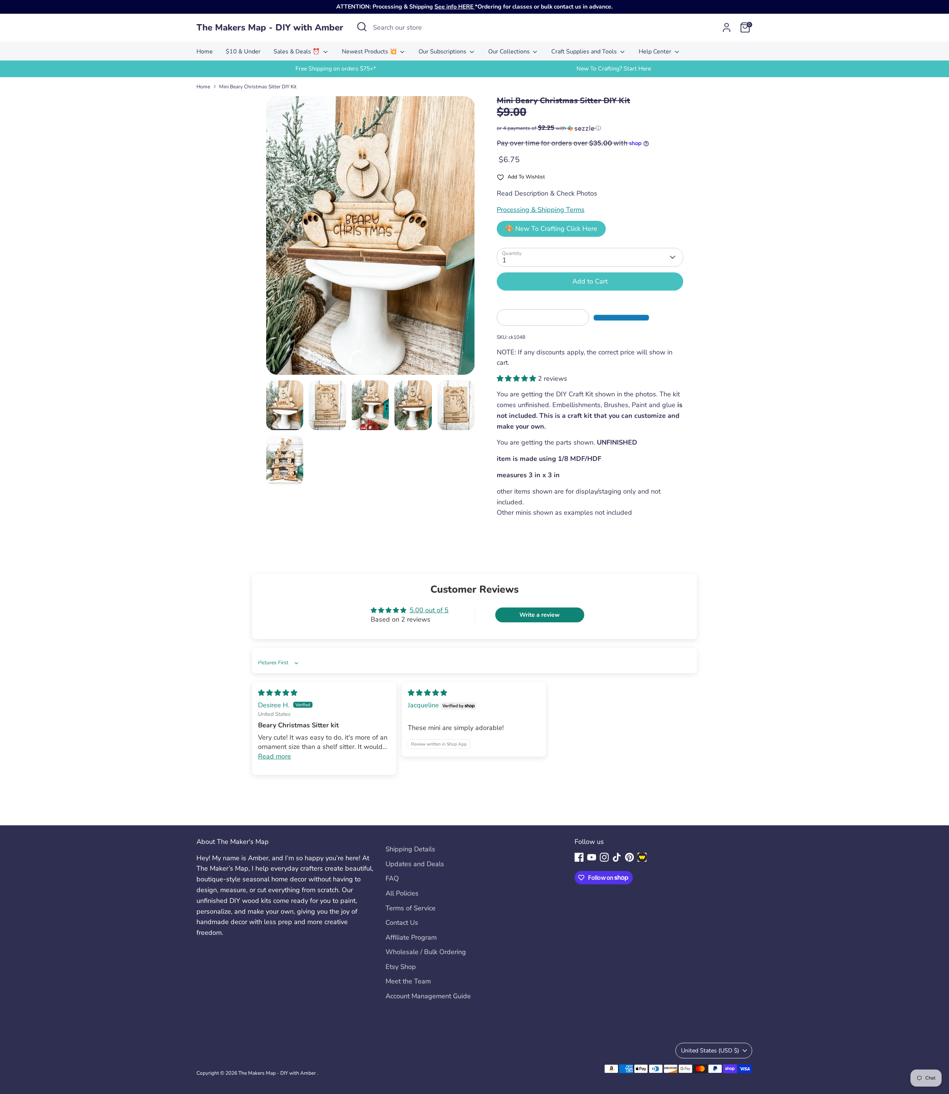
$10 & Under (243, 52)
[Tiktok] (616, 857)
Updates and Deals (415, 863)
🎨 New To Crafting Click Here (551, 228)
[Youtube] (591, 857)
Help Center (656, 52)
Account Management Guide (428, 996)
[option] (335, 68)
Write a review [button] (539, 615)
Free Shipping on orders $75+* (335, 69)
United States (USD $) (710, 1050)
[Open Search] (361, 26)
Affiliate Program (411, 937)
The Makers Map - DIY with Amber (269, 27)
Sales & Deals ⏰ (297, 52)
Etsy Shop (401, 966)
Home (204, 52)
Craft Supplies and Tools (584, 52)
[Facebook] (579, 857)
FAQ (392, 878)
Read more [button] (274, 756)
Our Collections (509, 52)
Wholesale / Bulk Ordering (426, 951)
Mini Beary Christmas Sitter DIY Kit (258, 86)
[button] (590, 128)
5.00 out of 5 (429, 610)
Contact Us (402, 922)
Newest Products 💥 (370, 52)
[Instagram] (604, 857)
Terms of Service (411, 908)
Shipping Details (410, 849)
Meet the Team (408, 981)
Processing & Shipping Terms (541, 209)
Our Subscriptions (443, 52)
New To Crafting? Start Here (613, 69)
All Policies (402, 893)
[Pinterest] (629, 857)
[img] (277, 692)
